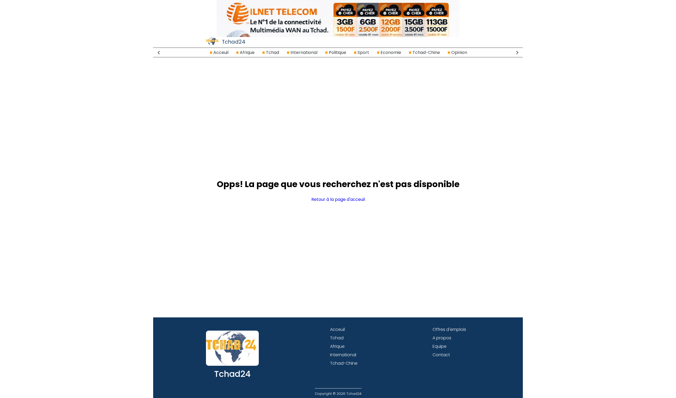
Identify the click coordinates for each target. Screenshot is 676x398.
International (303, 52)
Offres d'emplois (449, 329)
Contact (441, 355)
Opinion (459, 52)
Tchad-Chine (426, 52)
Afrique (247, 52)
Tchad (272, 52)
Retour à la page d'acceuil (338, 199)
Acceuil (220, 52)
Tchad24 (233, 41)
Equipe (440, 346)
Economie (391, 52)
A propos (442, 338)
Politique (337, 52)
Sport (363, 52)
